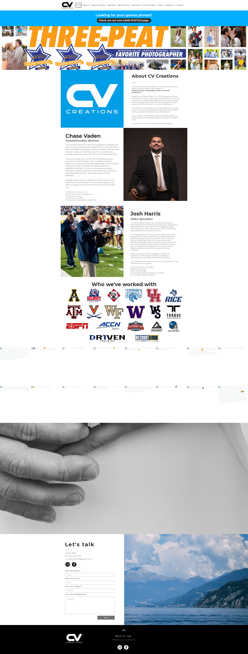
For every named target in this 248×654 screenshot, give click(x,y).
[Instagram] (67, 564)
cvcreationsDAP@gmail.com (78, 559)
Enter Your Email (72, 578)
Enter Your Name (72, 571)
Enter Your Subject (73, 586)
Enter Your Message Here (75, 594)
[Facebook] (74, 564)
